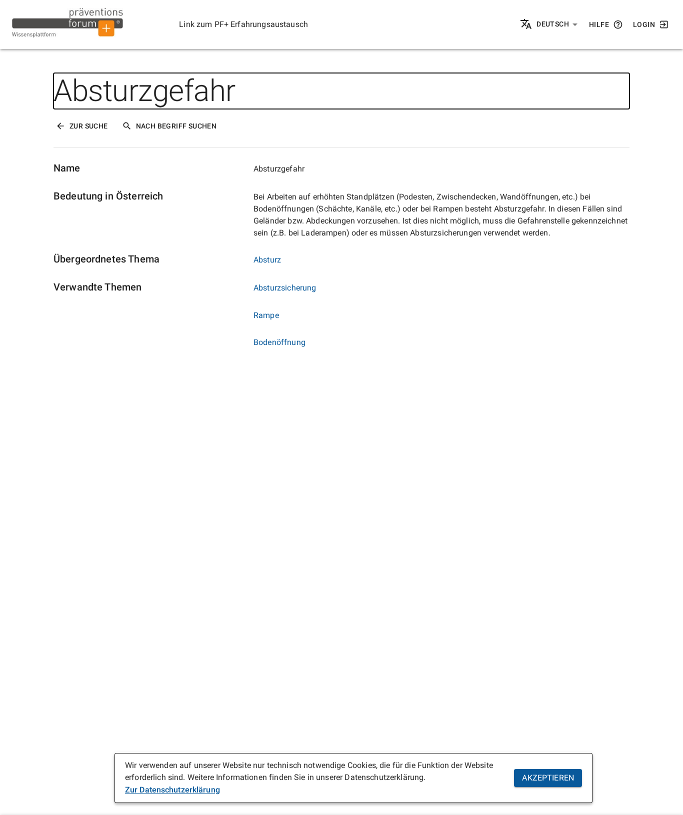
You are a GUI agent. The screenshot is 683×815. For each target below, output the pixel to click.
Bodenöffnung (280, 342)
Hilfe (599, 24)
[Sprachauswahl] (527, 24)
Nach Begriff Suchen (176, 126)
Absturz (267, 259)
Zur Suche (89, 126)
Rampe (266, 315)
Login (644, 24)
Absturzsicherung (285, 287)
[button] (557, 24)
